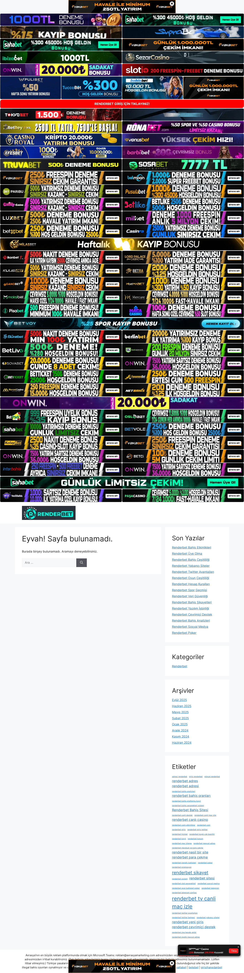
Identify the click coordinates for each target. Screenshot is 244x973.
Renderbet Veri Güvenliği (190, 596)
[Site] (61, 177)
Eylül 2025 (179, 700)
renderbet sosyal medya (209, 883)
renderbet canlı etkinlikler (183, 825)
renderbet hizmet (180, 834)
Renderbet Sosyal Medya (190, 626)
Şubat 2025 (180, 718)
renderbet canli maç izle (205, 815)
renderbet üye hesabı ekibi (184, 932)
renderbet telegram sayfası (184, 892)
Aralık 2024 (180, 730)
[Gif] (122, 244)
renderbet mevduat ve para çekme (187, 848)
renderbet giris (179, 829)
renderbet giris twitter (197, 829)
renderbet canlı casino (190, 820)
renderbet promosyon (181, 867)
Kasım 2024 (180, 736)
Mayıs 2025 (180, 712)
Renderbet (179, 666)
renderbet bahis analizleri (183, 791)
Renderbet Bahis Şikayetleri (192, 602)
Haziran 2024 (181, 742)
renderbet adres (185, 781)
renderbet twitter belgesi (183, 917)
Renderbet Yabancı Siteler (191, 566)
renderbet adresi (185, 786)
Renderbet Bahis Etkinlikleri (191, 547)
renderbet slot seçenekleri (184, 883)
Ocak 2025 (180, 724)
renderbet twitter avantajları (185, 913)
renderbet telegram (210, 888)
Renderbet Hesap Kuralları (191, 584)
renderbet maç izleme (182, 843)
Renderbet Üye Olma (187, 553)
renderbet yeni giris (187, 922)
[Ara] (81, 562)
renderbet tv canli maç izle (194, 902)
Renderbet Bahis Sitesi (190, 810)
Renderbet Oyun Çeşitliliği (190, 578)
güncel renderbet (212, 776)
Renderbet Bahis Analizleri (191, 620)
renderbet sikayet (190, 872)
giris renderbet (196, 776)
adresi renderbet (179, 776)
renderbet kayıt (179, 839)
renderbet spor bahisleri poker (186, 888)
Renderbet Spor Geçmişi (189, 590)
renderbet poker (205, 863)
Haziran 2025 (181, 706)
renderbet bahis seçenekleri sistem (188, 805)
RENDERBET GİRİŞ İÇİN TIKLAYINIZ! (122, 104)
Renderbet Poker (184, 633)
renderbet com (203, 825)
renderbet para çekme (190, 857)
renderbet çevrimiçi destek (193, 927)
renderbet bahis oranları (191, 796)
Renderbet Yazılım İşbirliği (190, 608)
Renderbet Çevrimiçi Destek (192, 614)
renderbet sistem (180, 879)
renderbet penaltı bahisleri (184, 863)
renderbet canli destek (182, 815)
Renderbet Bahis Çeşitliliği (191, 559)
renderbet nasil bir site (190, 852)
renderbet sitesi (202, 878)
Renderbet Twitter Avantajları (193, 572)
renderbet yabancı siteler (208, 917)
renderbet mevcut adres (204, 843)
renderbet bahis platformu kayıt (186, 801)
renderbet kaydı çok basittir (202, 834)
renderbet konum (195, 839)
